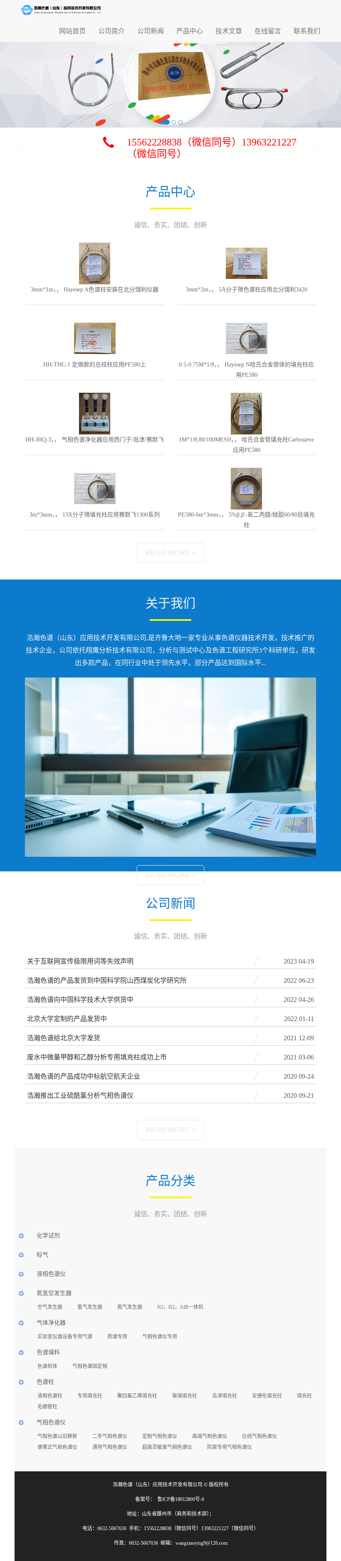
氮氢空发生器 (54, 1293)
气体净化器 (51, 1323)
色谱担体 (47, 1366)
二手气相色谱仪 (109, 1436)
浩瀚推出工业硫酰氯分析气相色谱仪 (80, 1095)
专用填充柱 (89, 1396)
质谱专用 (117, 1337)
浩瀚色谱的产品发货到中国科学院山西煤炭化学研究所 (107, 980)
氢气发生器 (89, 1307)
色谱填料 (48, 1352)
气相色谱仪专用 (159, 1337)
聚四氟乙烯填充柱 (137, 1396)
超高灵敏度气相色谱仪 (167, 1447)
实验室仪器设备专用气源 (64, 1337)
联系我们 (307, 31)
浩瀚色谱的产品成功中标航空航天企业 (83, 1076)
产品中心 (189, 31)
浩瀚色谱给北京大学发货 (63, 1038)
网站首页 (72, 31)
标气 (42, 1255)
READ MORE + (171, 552)
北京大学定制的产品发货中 (67, 1018)
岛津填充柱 (224, 1396)
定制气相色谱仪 (159, 1436)
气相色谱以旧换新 (57, 1436)
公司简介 (111, 31)
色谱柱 (45, 1382)
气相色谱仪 (51, 1422)
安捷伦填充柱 (267, 1396)
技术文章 (228, 31)
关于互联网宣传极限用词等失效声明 (80, 961)
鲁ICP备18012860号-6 (180, 1499)
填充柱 (304, 1396)
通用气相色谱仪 (109, 1447)
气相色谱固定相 (89, 1366)
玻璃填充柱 (184, 1396)
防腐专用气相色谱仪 (229, 1447)
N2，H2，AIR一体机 (180, 1307)
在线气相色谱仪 (259, 1436)
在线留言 (268, 31)
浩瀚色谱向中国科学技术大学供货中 (80, 999)
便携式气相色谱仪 (57, 1447)
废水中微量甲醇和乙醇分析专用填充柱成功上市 (97, 1057)
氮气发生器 (129, 1307)
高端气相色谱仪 (209, 1436)
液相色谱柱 (49, 1396)
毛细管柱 (47, 1407)
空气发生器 (49, 1307)
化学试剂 (48, 1235)
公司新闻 (150, 31)
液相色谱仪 (51, 1274)
